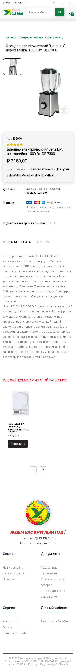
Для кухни (54, 37)
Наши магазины (13, 567)
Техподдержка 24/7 (15, 633)
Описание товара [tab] (17, 242)
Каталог (11, 37)
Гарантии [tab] (43, 242)
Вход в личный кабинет (56, 621)
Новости (8, 579)
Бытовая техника (32, 37)
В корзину (18, 443)
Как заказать (11, 621)
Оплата (7, 627)
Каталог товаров (14, 573)
